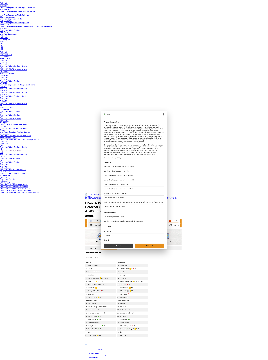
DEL (1, 145)
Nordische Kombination (8, 138)
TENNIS (97, 198)
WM (1, 117)
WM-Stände (4, 183)
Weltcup (18, 124)
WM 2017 (3, 94)
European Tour (5, 168)
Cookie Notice (94, 357)
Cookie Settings (102, 355)
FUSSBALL (89, 198)
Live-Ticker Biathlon (7, 128)
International (4, 24)
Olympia (3, 156)
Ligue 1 (49, 26)
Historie (24, 66)
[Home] (88, 196)
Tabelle (19, 7)
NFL (1, 47)
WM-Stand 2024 (6, 55)
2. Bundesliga (5, 9)
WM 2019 (3, 90)
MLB (1, 49)
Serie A (43, 26)
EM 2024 (3, 79)
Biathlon (3, 126)
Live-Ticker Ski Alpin (7, 124)
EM (1, 113)
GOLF (169, 198)
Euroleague (4, 109)
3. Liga (2, 13)
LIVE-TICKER (98, 194)
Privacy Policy (94, 353)
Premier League (23, 26)
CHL (1, 160)
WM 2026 (3, 28)
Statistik (32, 7)
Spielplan (25, 7)
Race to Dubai (13, 170)
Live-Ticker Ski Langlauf (9, 136)
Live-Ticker (4, 4)
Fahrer (2, 57)
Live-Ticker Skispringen (8, 132)
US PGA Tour (5, 172)
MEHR (174, 198)
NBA (2, 43)
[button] (86, 223)
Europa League (6, 21)
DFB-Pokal (4, 32)
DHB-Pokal (4, 72)
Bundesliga (4, 6)
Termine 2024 (5, 58)
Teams (7, 57)
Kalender (24, 124)
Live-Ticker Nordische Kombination (13, 139)
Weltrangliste (5, 40)
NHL (1, 45)
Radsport (3, 177)
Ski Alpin (3, 122)
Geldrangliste (13, 173)
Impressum (101, 353)
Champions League (7, 17)
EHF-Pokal (4, 75)
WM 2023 (3, 83)
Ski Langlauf (4, 134)
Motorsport (4, 181)
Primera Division (35, 26)
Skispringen (4, 130)
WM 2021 (3, 87)
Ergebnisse (4, 2)
